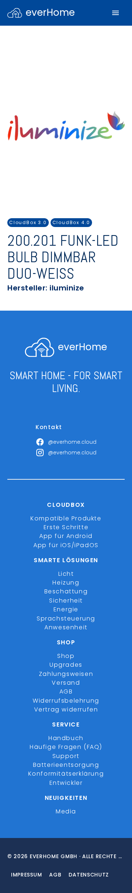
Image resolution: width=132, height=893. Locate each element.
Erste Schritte (66, 527)
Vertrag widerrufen (66, 709)
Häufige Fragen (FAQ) (66, 747)
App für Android (66, 536)
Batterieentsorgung (66, 765)
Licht (66, 574)
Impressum (26, 874)
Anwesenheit (66, 627)
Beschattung (66, 591)
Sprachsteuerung (66, 618)
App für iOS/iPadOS (66, 545)
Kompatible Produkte (65, 518)
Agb (55, 874)
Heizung (65, 582)
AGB (66, 691)
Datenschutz (89, 874)
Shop (65, 656)
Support (66, 756)
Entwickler (66, 783)
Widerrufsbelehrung (66, 700)
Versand (66, 682)
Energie (66, 609)
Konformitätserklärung (66, 773)
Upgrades (66, 664)
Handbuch (66, 738)
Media (66, 811)
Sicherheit (66, 600)
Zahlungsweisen (66, 674)
